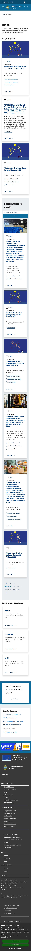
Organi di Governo (9, 787)
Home (3, 14)
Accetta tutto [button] (15, 941)
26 (18, 586)
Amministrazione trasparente (12, 921)
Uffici (5, 792)
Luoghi (6, 868)
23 (14, 583)
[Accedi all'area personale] (24, 2)
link (7, 937)
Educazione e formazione (11, 834)
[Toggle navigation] (3, 7)
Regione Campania (7, 2)
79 (16, 590)
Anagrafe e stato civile (10, 811)
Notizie (6, 856)
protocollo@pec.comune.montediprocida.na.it (14, 896)
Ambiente (6, 842)
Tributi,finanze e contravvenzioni (13, 840)
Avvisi (8, 61)
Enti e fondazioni (8, 795)
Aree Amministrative (10, 789)
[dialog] (15, 937)
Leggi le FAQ (7, 911)
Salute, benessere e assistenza (12, 845)
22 (10, 583)
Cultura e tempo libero (10, 813)
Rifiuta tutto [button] (15, 945)
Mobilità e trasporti (9, 826)
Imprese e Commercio (10, 819)
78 (8, 590)
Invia (15, 216)
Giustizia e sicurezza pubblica (12, 837)
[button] (15, 948)
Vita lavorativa (8, 816)
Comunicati (7, 858)
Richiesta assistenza (9, 913)
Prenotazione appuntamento (12, 905)
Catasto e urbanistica (10, 824)
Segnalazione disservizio (10, 908)
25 (14, 586)
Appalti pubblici (8, 821)
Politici (6, 797)
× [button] (29, 924)
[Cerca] (28, 7)
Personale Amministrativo (11, 800)
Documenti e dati (8, 803)
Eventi (5, 871)
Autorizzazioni (8, 848)
